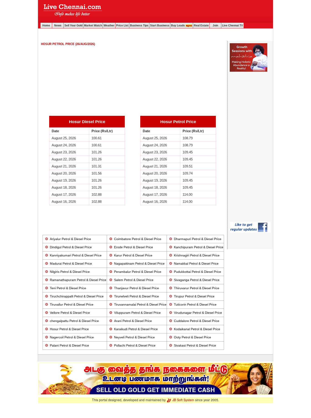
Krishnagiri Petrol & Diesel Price (196, 255)
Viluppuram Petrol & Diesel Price (137, 312)
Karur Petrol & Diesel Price (133, 255)
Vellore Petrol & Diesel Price (70, 312)
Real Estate (201, 25)
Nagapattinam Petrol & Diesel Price (139, 263)
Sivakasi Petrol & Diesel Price (195, 345)
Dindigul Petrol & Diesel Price (71, 247)
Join (215, 25)
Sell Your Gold (73, 25)
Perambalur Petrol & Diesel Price (137, 272)
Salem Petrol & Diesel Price (133, 280)
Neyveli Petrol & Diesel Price (134, 337)
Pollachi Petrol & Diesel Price (135, 345)
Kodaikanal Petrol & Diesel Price (197, 329)
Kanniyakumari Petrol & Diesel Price (76, 255)
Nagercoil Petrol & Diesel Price (72, 337)
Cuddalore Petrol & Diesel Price (196, 321)
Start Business (159, 25)
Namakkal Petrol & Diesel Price (196, 263)
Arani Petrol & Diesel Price (133, 321)
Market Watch (93, 25)
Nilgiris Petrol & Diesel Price (70, 272)
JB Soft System (182, 400)
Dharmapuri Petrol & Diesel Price (197, 239)
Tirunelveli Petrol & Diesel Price (136, 296)
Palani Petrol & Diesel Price (69, 345)
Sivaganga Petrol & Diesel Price (196, 280)
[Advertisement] (189, 11)
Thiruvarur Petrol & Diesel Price (196, 288)
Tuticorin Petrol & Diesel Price (195, 304)
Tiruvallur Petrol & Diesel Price (71, 304)
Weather (109, 25)
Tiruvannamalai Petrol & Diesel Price (140, 304)
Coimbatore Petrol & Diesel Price (137, 239)
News (57, 25)
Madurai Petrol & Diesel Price (71, 263)
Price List (122, 25)
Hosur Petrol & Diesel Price (69, 329)
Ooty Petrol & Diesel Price (192, 337)
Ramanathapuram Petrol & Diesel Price (78, 280)
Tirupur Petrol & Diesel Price (194, 296)
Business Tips (139, 25)
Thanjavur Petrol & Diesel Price (136, 288)
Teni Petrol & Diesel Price (68, 288)
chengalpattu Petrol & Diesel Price (74, 321)
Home (46, 25)
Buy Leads (178, 25)
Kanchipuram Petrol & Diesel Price (198, 247)
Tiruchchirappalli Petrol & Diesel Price (77, 296)
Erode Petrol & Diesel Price (133, 247)
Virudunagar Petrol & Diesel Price (198, 312)
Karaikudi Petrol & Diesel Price (136, 329)
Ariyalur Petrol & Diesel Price (70, 239)
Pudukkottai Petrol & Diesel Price (197, 272)
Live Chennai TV (232, 25)
